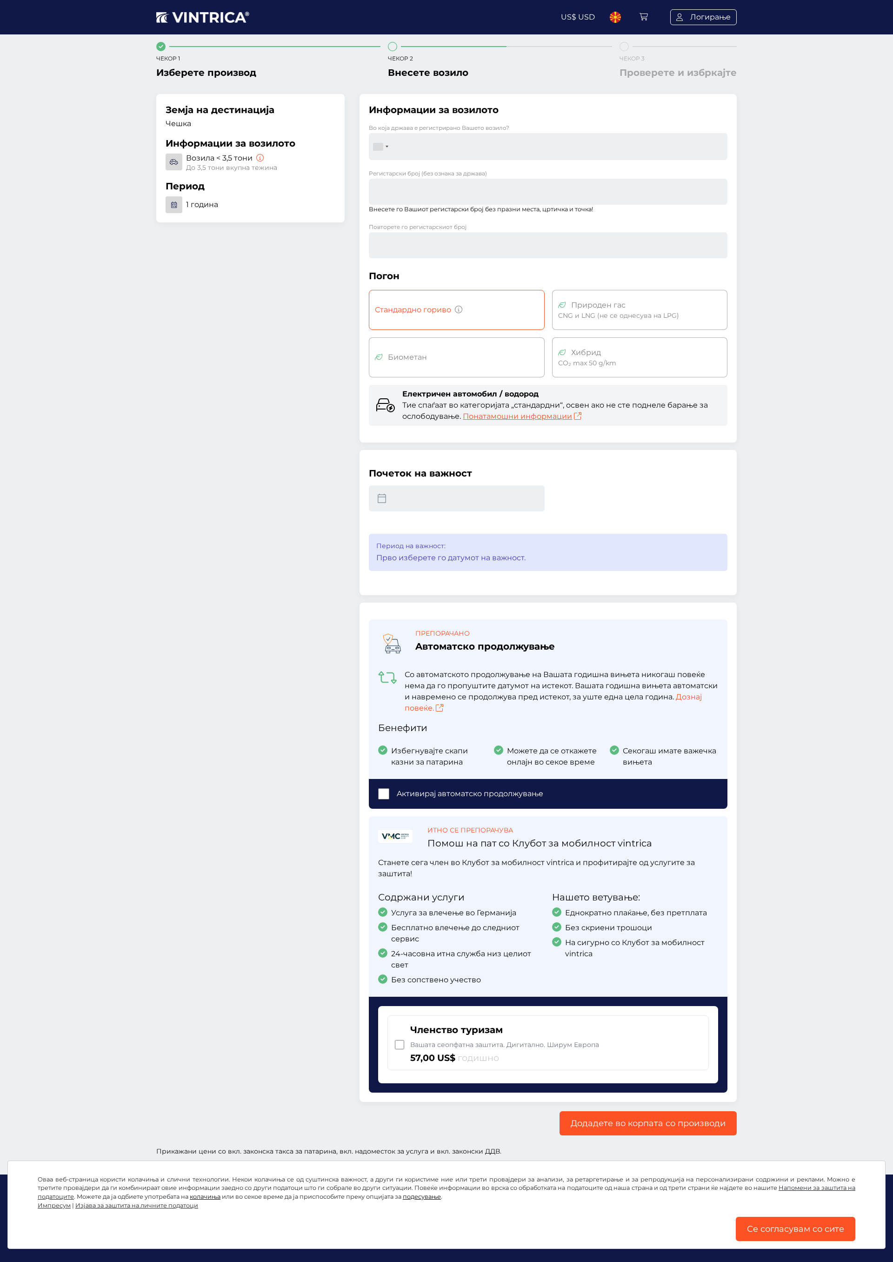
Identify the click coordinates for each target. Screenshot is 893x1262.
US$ (578, 17)
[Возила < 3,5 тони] (259, 158)
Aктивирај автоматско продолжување (470, 793)
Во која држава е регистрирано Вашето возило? (439, 127)
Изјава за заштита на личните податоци (136, 1205)
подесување (422, 1196)
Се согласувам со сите (795, 1229)
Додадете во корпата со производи (648, 1123)
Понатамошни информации (517, 416)
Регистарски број (428, 173)
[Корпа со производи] (644, 17)
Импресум (54, 1205)
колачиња (205, 1196)
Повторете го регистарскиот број (417, 226)
